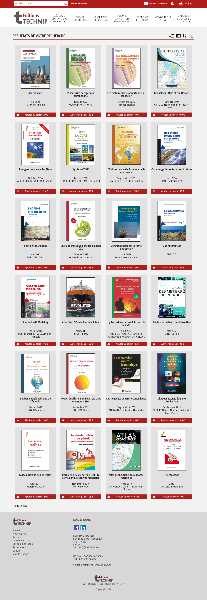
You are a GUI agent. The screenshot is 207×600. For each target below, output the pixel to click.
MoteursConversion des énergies (121, 18)
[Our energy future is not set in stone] (171, 144)
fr (186, 3)
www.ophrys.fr (103, 565)
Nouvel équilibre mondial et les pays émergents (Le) (80, 400)
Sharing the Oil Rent (35, 245)
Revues (17, 537)
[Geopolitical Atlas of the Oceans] (171, 68)
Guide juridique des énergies (35, 475)
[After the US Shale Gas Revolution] (81, 297)
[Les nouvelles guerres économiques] (126, 373)
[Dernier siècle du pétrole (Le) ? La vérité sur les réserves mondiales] (81, 450)
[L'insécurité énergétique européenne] (81, 68)
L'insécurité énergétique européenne (80, 94)
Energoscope (171, 475)
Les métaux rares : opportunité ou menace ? (126, 94)
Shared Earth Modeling (35, 322)
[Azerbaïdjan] (35, 68)
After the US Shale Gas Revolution (81, 322)
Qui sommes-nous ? (23, 543)
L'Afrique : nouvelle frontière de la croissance (126, 171)
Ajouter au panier (36, 115)
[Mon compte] (173, 3)
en (191, 3)
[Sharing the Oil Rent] (35, 221)
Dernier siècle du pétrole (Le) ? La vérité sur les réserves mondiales (81, 476)
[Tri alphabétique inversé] (191, 36)
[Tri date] (171, 36)
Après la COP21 (81, 169)
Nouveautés (19, 533)
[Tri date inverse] (178, 36)
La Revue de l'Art (22, 540)
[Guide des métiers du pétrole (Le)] (171, 297)
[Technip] (30, 22)
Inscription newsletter (158, 3)
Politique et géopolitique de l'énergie (35, 400)
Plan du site (110, 584)
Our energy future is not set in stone (171, 169)
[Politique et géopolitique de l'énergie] (35, 373)
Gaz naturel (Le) (172, 245)
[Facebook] (76, 528)
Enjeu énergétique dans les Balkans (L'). (81, 247)
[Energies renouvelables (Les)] (35, 144)
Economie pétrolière (142, 19)
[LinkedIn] (83, 528)
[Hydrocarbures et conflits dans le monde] (126, 297)
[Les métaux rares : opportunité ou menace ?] (126, 68)
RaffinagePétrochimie (101, 19)
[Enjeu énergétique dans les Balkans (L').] (81, 221)
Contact (17, 550)
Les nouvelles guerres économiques (126, 398)
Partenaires (19, 547)
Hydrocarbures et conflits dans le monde (126, 324)
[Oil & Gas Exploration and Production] (171, 373)
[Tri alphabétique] (184, 36)
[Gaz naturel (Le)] (171, 221)
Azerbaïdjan (35, 93)
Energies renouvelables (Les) (35, 169)
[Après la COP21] (81, 144)
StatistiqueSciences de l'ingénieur (184, 18)
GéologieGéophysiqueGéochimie (59, 18)
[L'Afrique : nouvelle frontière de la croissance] (126, 144)
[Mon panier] (180, 4)
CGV (84, 584)
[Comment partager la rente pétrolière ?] (126, 221)
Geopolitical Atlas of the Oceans (171, 93)
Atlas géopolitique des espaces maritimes (126, 476)
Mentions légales (95, 584)
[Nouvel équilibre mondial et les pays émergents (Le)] (81, 373)
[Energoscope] (171, 450)
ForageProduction (80, 19)
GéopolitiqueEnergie (163, 19)
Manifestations (21, 554)
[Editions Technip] (103, 578)
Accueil (16, 530)
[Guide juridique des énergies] (35, 450)
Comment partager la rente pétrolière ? (126, 247)
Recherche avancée (79, 3)
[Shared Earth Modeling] (35, 297)
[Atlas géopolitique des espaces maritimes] (126, 450)
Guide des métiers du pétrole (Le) (171, 322)
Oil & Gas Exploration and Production (172, 400)
